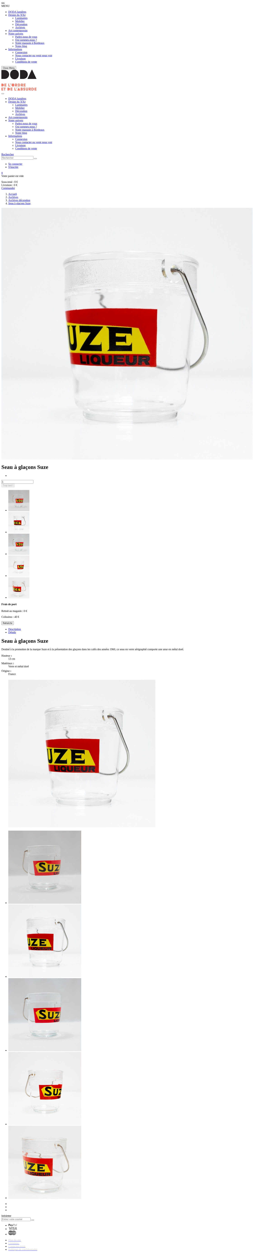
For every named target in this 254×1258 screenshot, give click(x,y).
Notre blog (21, 46)
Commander (8, 188)
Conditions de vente (26, 61)
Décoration (21, 24)
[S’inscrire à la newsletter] (32, 1220)
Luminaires (21, 18)
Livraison (20, 58)
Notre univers (15, 33)
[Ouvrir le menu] (2, 93)
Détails (12, 632)
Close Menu (9, 68)
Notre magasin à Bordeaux (29, 43)
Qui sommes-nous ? (26, 39)
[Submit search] (35, 158)
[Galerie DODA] (18, 89)
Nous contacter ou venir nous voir (33, 55)
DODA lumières (17, 11)
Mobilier (20, 21)
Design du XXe (17, 15)
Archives (20, 27)
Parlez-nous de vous (26, 36)
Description (14, 629)
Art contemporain (17, 30)
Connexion (21, 52)
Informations (15, 49)
